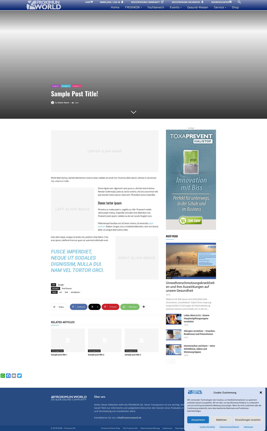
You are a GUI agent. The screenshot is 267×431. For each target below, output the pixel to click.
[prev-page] (168, 362)
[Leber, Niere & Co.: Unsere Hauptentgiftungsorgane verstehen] (173, 319)
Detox (169, 278)
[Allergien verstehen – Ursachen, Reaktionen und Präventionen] (173, 334)
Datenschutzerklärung (229, 427)
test (66, 292)
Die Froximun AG (130, 428)
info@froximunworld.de (129, 417)
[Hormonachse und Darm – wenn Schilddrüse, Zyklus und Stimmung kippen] (173, 349)
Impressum (248, 427)
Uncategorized (57, 351)
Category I (55, 86)
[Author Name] (53, 102)
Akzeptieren (198, 419)
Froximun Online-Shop (110, 428)
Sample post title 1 (59, 355)
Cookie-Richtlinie (207, 427)
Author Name (63, 102)
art (60, 292)
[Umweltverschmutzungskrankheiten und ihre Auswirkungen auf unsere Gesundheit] (191, 261)
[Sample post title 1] (68, 340)
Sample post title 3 (133, 355)
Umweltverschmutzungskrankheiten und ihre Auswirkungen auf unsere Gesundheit (190, 286)
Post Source (67, 288)
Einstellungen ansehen (248, 419)
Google (61, 285)
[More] (143, 307)
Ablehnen (221, 419)
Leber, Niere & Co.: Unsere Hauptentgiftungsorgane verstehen (196, 318)
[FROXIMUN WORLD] (53, 5)
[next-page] (173, 362)
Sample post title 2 (96, 355)
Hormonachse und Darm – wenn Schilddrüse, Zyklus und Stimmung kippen (199, 349)
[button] (260, 392)
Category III (76, 86)
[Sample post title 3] (142, 340)
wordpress (75, 292)
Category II (66, 86)
